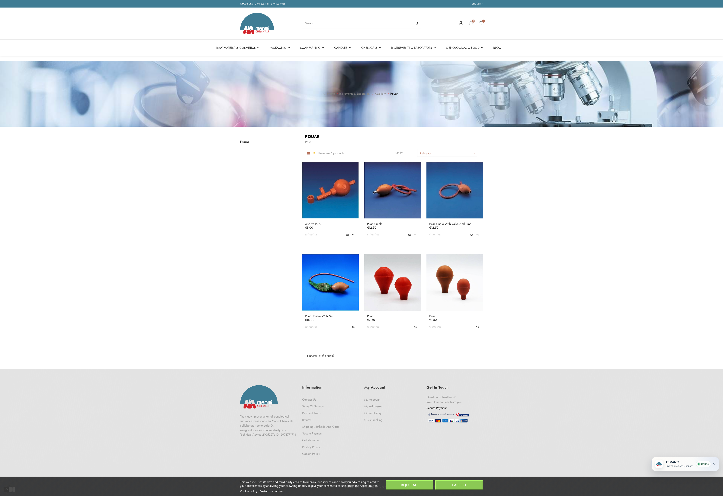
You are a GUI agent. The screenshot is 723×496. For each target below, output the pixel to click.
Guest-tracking (373, 420)
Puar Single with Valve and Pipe (450, 224)
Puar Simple (374, 224)
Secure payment (312, 433)
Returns (306, 420)
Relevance (448, 153)
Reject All (409, 485)
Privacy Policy (311, 447)
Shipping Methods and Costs (320, 426)
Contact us (309, 399)
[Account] (461, 23)
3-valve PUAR (313, 224)
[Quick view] (347, 234)
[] (353, 234)
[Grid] (308, 153)
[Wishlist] (481, 23)
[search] (416, 23)
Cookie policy (248, 491)
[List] (314, 153)
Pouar (244, 142)
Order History (372, 413)
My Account (372, 399)
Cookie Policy (311, 454)
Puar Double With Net (319, 316)
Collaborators (310, 440)
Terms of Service (312, 406)
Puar (370, 316)
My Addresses (373, 406)
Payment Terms (311, 413)
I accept (459, 485)
